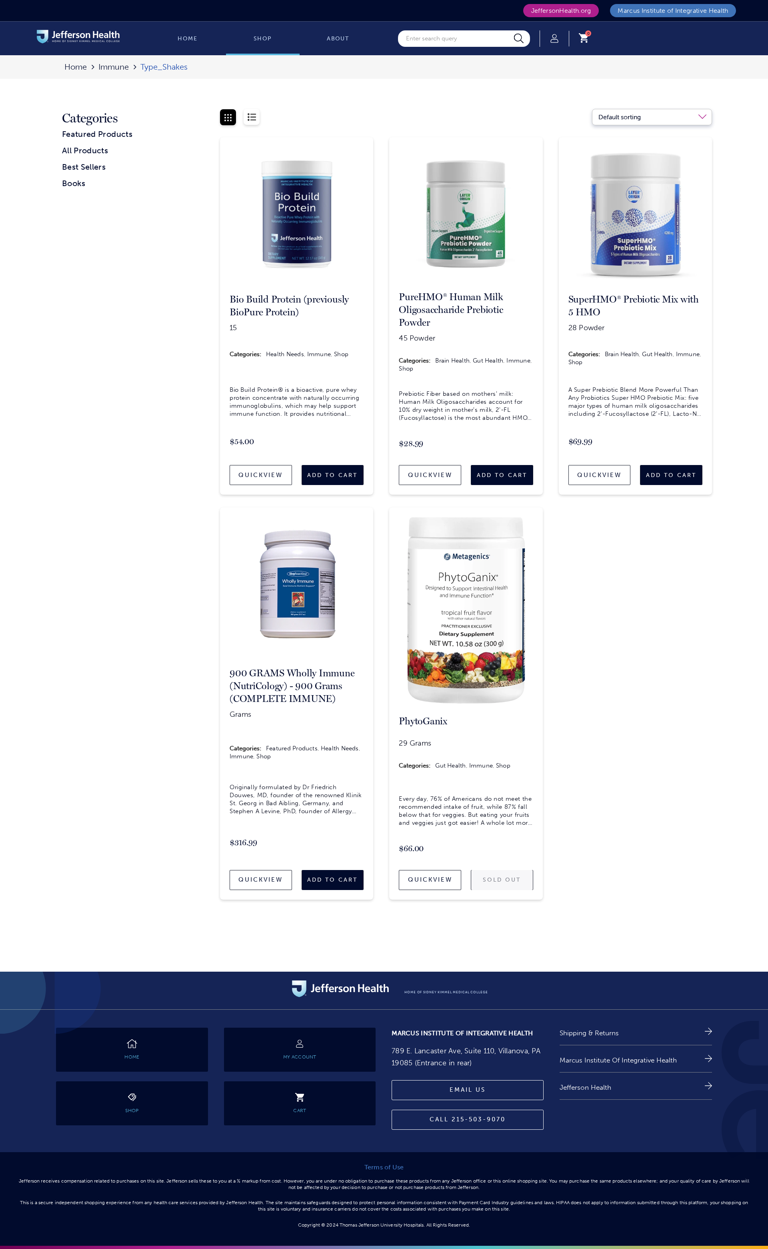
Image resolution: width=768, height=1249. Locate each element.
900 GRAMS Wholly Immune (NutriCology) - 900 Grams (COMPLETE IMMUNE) (292, 685)
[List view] (252, 117)
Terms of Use (384, 1167)
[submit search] (522, 38)
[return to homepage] (78, 38)
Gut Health (488, 360)
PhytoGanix (423, 721)
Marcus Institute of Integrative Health (673, 10)
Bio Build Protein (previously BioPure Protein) (289, 305)
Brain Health (452, 360)
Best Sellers (84, 167)
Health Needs (285, 354)
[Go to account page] (554, 38)
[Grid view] (228, 117)
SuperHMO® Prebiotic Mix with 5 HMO (633, 305)
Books (74, 183)
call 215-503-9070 (468, 1119)
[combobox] (456, 38)
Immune (319, 354)
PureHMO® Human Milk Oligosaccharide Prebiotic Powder (451, 309)
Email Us (468, 1089)
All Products (85, 150)
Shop (341, 354)
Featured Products (97, 134)
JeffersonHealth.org (561, 10)
